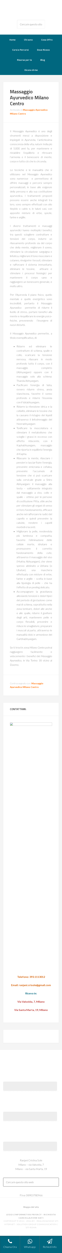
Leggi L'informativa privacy (24, 1214)
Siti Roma (31, 1227)
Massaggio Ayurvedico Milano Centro (29, 97)
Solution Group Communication (37, 1224)
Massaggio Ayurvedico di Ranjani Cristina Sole (31, 10)
